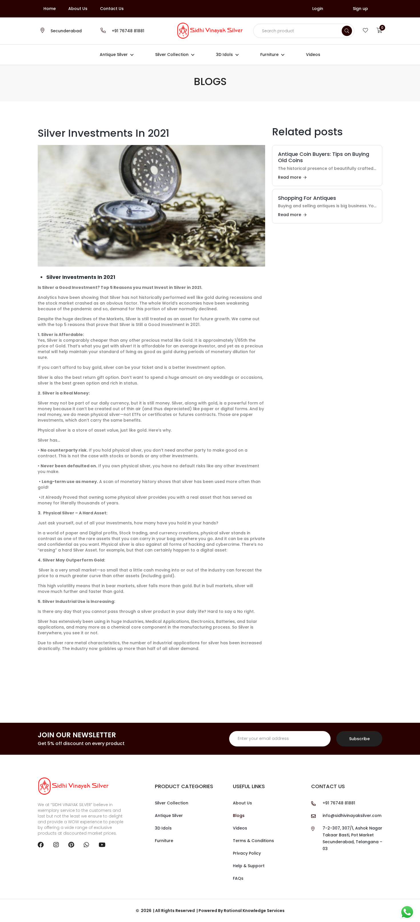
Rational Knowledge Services (254, 910)
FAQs (238, 878)
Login (317, 8)
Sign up (360, 8)
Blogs (239, 815)
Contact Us (112, 8)
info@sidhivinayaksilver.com (352, 815)
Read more (289, 177)
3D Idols (224, 54)
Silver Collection (172, 54)
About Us (77, 8)
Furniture (269, 54)
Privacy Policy (247, 853)
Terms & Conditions (253, 841)
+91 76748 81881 (128, 31)
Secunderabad (66, 31)
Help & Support (249, 866)
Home (49, 8)
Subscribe (359, 739)
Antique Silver (114, 54)
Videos (313, 54)
